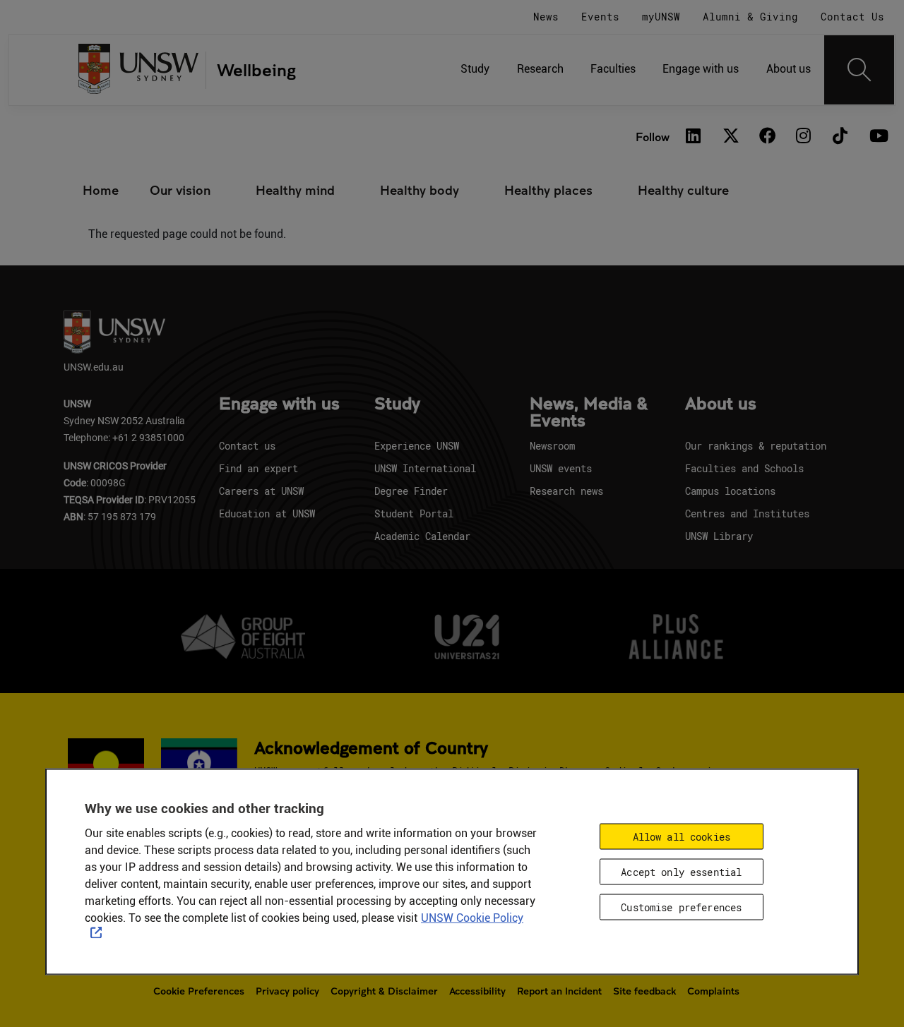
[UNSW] (138, 70)
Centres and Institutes (747, 513)
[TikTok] (840, 137)
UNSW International (425, 468)
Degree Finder (411, 491)
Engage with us (700, 69)
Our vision (180, 190)
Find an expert (258, 468)
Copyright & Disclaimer (384, 991)
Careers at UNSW (261, 491)
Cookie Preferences (198, 991)
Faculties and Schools (744, 468)
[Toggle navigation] (859, 70)
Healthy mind (295, 190)
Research (540, 69)
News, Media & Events (589, 413)
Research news (566, 491)
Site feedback (644, 991)
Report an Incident (559, 991)
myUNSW (661, 16)
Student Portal (413, 513)
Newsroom (552, 445)
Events (600, 16)
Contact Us (852, 16)
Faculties (613, 69)
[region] (452, 871)
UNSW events (561, 468)
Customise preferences (681, 906)
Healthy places (548, 190)
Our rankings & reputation (755, 445)
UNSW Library (719, 536)
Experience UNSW (416, 445)
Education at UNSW (267, 513)
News (546, 16)
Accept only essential (681, 871)
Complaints (713, 991)
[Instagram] (803, 137)
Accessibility (477, 991)
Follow (653, 136)
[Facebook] (767, 137)
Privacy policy (287, 991)
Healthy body (419, 190)
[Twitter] (730, 137)
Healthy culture (683, 190)
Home (101, 190)
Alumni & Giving (750, 16)
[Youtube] (877, 137)
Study (474, 69)
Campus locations (730, 491)
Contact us (247, 445)
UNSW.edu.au (94, 366)
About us (788, 69)
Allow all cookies (681, 836)
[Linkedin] (693, 137)
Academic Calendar (422, 536)
